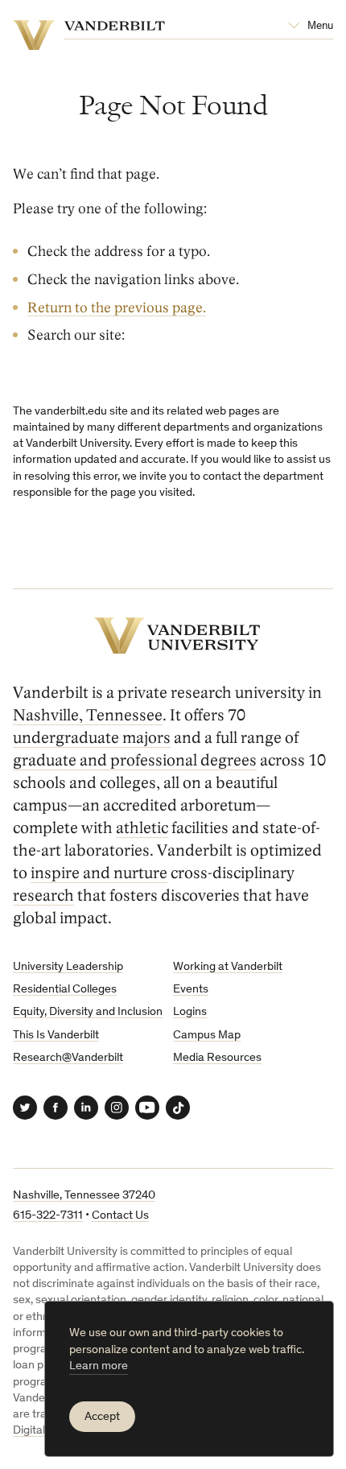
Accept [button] (102, 1417)
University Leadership (68, 967)
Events (190, 990)
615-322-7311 (48, 1216)
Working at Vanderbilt (227, 967)
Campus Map (207, 1036)
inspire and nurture (99, 873)
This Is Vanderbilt (56, 1036)
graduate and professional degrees (135, 760)
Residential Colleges (65, 990)
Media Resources (217, 1058)
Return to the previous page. (116, 307)
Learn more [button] (98, 1366)
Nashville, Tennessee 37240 (84, 1196)
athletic (142, 828)
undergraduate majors (92, 738)
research (43, 896)
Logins (190, 1012)
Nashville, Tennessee (88, 715)
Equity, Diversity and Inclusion (88, 1012)
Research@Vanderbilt (68, 1058)
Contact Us (120, 1216)
